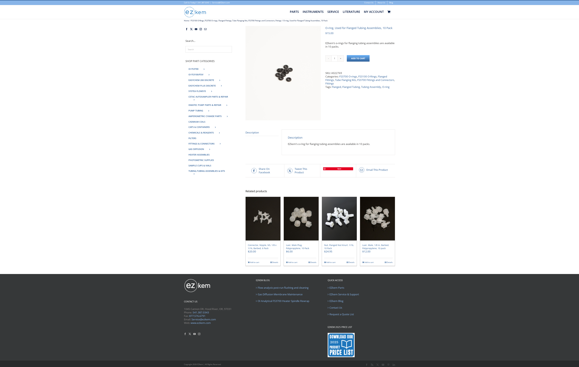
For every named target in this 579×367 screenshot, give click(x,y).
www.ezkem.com (201, 323)
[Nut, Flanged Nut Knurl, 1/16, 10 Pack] (339, 218)
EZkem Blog (336, 301)
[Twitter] (191, 29)
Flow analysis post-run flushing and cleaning (283, 287)
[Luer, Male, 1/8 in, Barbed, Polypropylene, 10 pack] (377, 218)
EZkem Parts (336, 287)
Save (339, 169)
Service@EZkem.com (221, 2)
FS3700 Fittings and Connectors (375, 80)
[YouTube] (196, 29)
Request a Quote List (341, 314)
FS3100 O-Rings (367, 76)
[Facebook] (186, 29)
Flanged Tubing (351, 87)
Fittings (329, 83)
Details (275, 262)
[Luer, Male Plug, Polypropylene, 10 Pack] (301, 218)
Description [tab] (252, 132)
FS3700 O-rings (348, 76)
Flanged (336, 87)
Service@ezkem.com (203, 319)
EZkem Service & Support (344, 294)
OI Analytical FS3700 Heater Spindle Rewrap (283, 301)
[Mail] (205, 29)
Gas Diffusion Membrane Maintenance (280, 294)
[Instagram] (200, 29)
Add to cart (358, 58)
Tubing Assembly (371, 87)
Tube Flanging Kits (345, 80)
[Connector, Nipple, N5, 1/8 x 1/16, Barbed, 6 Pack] (263, 218)
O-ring (385, 87)
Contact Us (335, 307)
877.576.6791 (197, 316)
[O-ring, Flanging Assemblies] (283, 73)
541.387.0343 (201, 312)
